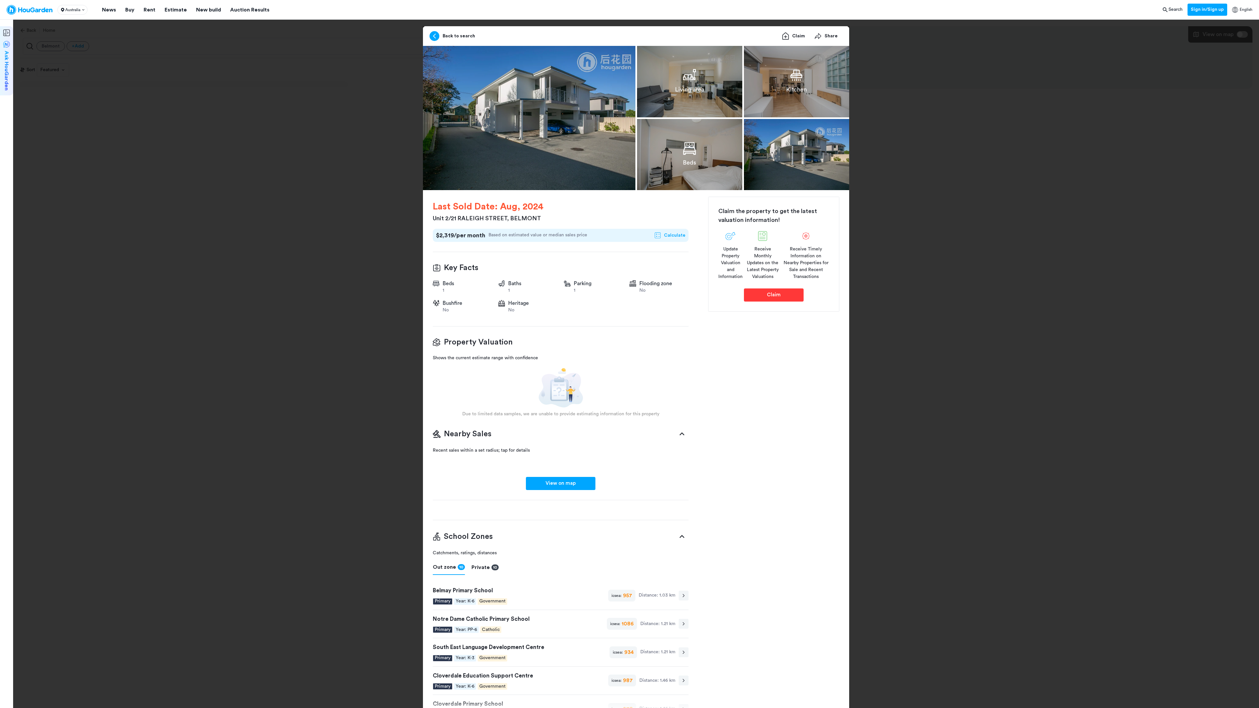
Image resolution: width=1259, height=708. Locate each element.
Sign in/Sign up (1207, 9)
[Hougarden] (29, 9)
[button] (72, 10)
